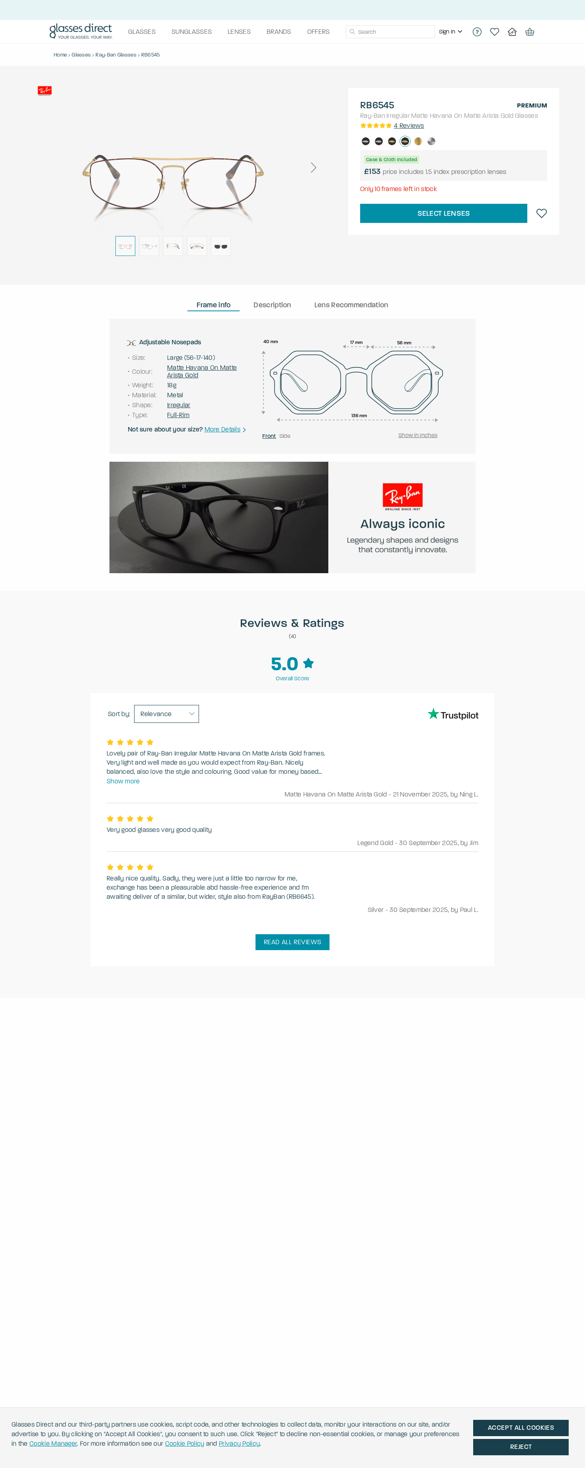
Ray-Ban (372, 115)
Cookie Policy (185, 1443)
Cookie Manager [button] (53, 1443)
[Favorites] (494, 32)
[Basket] (529, 32)
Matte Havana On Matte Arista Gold (462, 115)
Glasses (526, 115)
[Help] (477, 32)
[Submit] (352, 31)
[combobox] (390, 31)
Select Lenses (443, 213)
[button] (313, 167)
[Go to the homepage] (81, 31)
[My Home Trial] (512, 32)
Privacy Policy (239, 1443)
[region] (451, 32)
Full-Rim (178, 415)
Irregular (398, 115)
